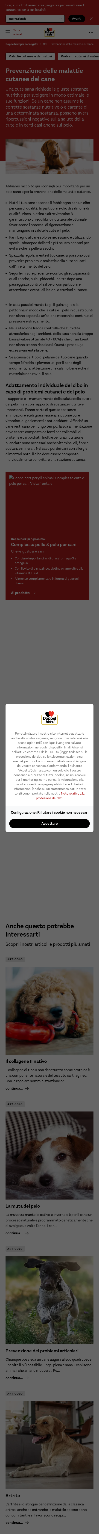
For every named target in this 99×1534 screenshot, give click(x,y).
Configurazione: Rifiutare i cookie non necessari (49, 812)
